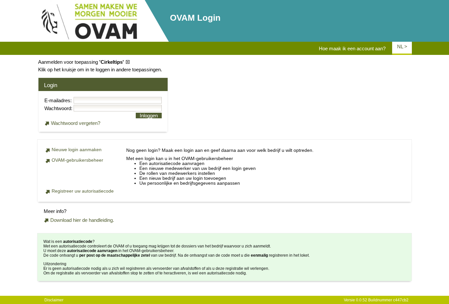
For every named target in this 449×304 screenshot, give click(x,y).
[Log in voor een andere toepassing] (127, 62)
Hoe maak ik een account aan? (352, 48)
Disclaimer (53, 300)
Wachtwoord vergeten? (75, 123)
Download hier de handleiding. (82, 220)
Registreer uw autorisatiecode (83, 191)
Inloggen (149, 115)
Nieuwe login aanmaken (77, 149)
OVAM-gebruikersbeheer (77, 160)
